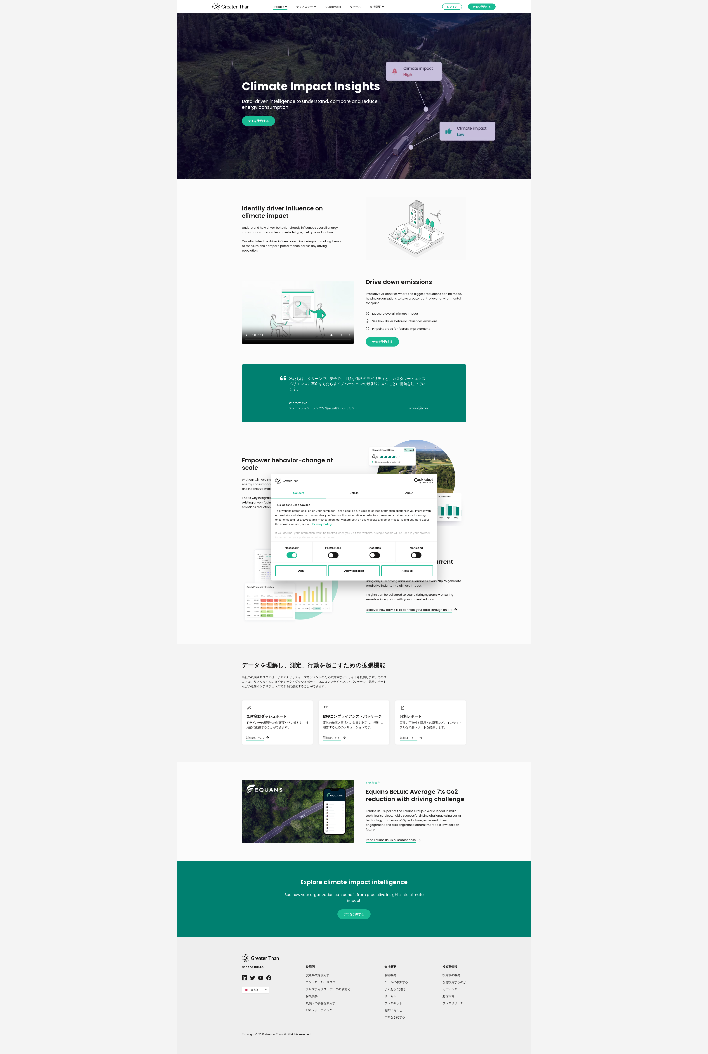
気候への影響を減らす (320, 1003)
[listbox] (255, 990)
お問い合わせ (393, 1010)
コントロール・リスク (320, 982)
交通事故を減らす (317, 975)
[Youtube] (260, 977)
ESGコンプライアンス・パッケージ (352, 716)
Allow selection (354, 570)
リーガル (390, 996)
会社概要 (375, 7)
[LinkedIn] (244, 977)
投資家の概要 (451, 975)
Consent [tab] (298, 492)
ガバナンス (449, 989)
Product (278, 7)
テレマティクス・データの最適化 (328, 989)
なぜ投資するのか (454, 982)
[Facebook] (268, 977)
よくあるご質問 (394, 989)
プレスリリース (452, 1003)
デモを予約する (482, 6)
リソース (355, 7)
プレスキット (393, 1003)
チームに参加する (396, 982)
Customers (333, 7)
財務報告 (448, 996)
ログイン (452, 6)
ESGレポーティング (319, 1010)
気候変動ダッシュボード (266, 716)
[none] (255, 990)
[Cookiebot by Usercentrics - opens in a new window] (417, 480)
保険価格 (312, 996)
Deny (301, 570)
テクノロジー (304, 7)
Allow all (407, 570)
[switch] (333, 555)
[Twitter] (252, 977)
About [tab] (409, 492)
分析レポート (411, 716)
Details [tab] (354, 492)
